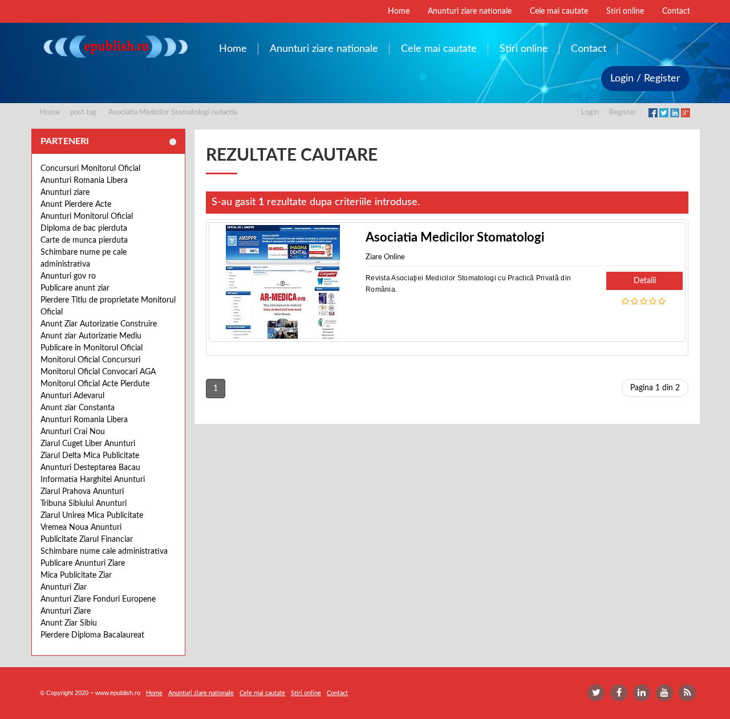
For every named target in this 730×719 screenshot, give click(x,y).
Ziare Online (385, 257)
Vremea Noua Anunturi (80, 528)
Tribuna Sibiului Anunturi (83, 504)
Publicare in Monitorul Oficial (91, 348)
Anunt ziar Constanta (77, 408)
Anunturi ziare (65, 193)
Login (590, 112)
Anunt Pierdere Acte (75, 205)
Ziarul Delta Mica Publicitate (89, 456)
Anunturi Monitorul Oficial (86, 216)
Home (50, 112)
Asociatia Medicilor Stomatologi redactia (172, 112)
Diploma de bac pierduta (83, 228)
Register (622, 112)
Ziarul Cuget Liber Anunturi (87, 444)
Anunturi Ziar (63, 587)
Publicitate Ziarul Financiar (86, 540)
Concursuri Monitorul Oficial (90, 169)
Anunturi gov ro (68, 276)
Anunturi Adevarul (72, 396)
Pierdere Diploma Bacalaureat (92, 635)
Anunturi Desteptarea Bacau (90, 468)
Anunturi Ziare (65, 611)
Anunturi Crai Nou (72, 432)
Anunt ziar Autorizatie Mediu (90, 336)
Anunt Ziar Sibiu (68, 623)
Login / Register (645, 78)
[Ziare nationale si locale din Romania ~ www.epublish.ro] (115, 46)
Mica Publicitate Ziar (76, 575)
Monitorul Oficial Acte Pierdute (94, 384)
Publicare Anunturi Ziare (82, 563)
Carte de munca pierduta (84, 240)
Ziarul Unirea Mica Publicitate (91, 516)
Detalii (645, 281)
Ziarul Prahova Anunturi (82, 492)
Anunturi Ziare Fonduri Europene (98, 599)
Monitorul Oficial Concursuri (90, 360)
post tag (83, 112)
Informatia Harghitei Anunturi (92, 480)
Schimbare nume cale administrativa (104, 551)
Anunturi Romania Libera (84, 181)
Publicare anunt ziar (75, 288)
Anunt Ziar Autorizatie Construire (98, 324)
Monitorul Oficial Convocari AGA (98, 372)
